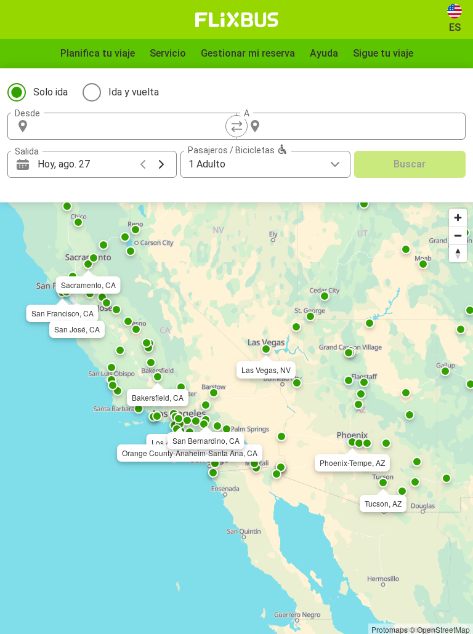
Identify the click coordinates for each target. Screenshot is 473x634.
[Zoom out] (458, 235)
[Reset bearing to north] (458, 253)
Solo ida (50, 92)
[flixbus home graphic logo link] (237, 20)
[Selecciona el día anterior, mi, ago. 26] (142, 164)
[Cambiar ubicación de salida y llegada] (236, 126)
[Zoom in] (458, 218)
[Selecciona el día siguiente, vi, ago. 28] (161, 164)
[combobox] (133, 126)
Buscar (410, 164)
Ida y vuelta (133, 92)
